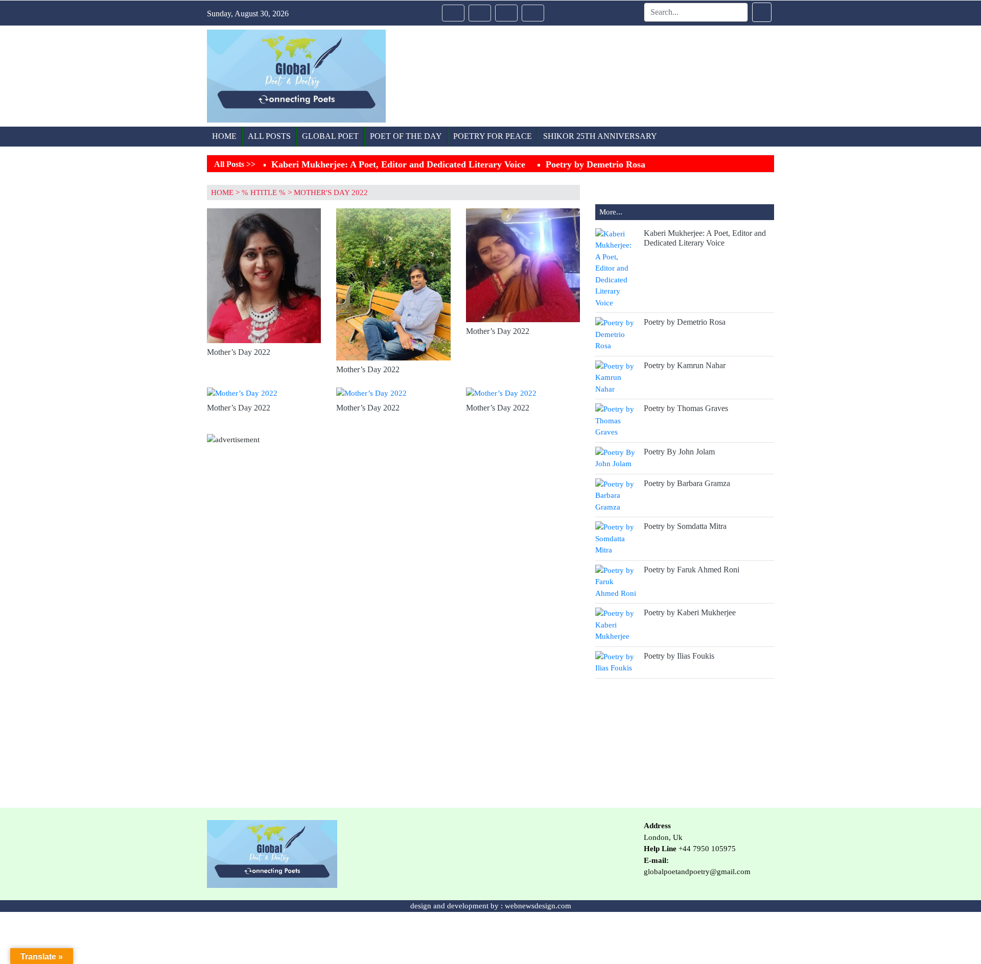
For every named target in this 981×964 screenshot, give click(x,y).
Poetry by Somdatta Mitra (685, 526)
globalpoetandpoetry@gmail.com (697, 871)
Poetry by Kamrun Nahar (685, 365)
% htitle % (264, 192)
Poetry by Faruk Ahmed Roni (691, 569)
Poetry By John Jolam (679, 451)
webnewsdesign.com (538, 906)
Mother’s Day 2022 (238, 352)
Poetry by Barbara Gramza (687, 483)
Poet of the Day (406, 136)
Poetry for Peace (492, 136)
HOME (222, 192)
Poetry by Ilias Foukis (679, 656)
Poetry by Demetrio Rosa (595, 164)
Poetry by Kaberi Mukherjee (690, 612)
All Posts (269, 136)
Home (224, 136)
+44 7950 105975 (707, 849)
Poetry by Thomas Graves (686, 408)
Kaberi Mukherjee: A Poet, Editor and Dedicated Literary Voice (398, 164)
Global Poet (330, 136)
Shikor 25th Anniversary (600, 136)
